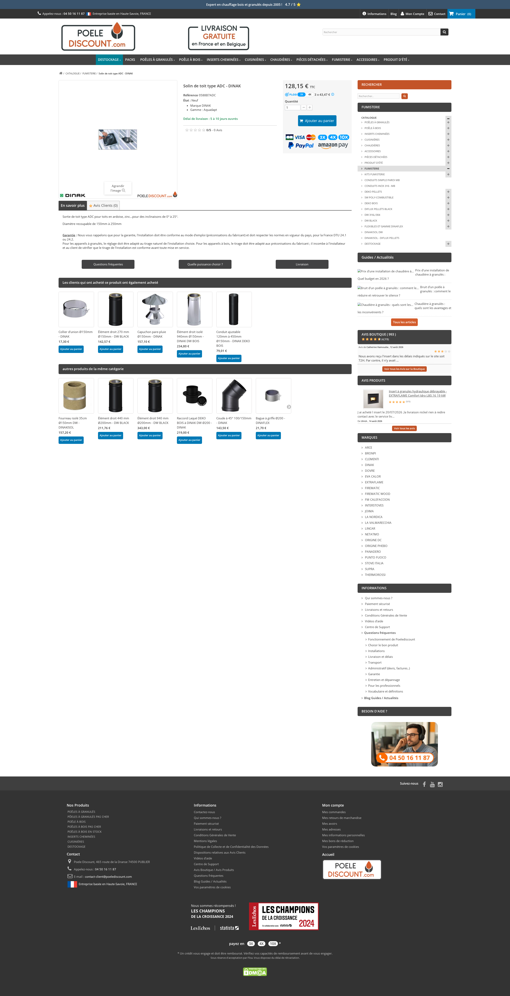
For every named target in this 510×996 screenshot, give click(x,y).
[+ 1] (309, 107)
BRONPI (370, 453)
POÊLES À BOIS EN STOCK (85, 831)
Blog (393, 14)
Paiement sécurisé (377, 604)
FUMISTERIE (341, 59)
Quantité (291, 101)
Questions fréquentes (208, 876)
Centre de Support (377, 627)
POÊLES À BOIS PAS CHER (84, 827)
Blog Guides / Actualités (210, 881)
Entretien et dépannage (384, 680)
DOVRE (369, 471)
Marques (369, 437)
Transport (375, 662)
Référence (190, 95)
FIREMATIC (372, 488)
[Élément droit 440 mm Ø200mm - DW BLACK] (115, 396)
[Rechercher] (444, 32)
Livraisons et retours (378, 610)
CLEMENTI (371, 459)
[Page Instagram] (440, 783)
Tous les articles (404, 322)
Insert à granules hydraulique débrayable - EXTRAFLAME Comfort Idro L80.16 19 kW (418, 393)
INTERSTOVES (373, 505)
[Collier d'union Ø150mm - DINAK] (76, 309)
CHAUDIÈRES (280, 59)
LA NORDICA (373, 517)
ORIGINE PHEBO (375, 546)
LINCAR (369, 528)
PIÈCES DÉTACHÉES (311, 59)
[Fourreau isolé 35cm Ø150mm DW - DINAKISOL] (76, 396)
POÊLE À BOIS (189, 59)
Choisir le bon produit (383, 645)
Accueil (328, 854)
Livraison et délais (380, 657)
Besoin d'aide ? (374, 711)
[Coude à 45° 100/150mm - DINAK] (234, 396)
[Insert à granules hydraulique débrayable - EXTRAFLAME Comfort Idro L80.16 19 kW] (373, 399)
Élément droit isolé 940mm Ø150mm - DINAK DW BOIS (190, 336)
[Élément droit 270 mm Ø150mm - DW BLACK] (115, 309)
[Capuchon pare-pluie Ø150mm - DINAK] (155, 309)
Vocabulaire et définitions (385, 691)
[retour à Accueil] (61, 73)
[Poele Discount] (155, 36)
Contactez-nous (204, 812)
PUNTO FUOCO (375, 557)
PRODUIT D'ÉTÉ (395, 59)
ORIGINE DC (373, 540)
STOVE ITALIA (373, 563)
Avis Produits (225, 870)
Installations (376, 651)
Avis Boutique (203, 870)
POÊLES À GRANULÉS (156, 59)
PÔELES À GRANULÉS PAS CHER (88, 817)
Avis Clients (105, 205)
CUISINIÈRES (254, 59)
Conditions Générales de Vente (385, 615)
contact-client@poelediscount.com (108, 877)
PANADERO (372, 552)
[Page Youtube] (432, 783)
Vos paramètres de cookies (212, 887)
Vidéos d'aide (373, 621)
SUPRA (369, 569)
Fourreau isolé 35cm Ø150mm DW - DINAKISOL (73, 422)
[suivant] (288, 406)
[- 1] (303, 107)
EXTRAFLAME (373, 482)
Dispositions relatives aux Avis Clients (219, 852)
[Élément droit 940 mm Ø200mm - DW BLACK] (155, 396)
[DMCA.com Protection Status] (255, 971)
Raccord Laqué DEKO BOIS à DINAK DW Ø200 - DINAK (194, 422)
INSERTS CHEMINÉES (222, 59)
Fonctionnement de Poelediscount (391, 639)
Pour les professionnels (384, 686)
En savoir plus (73, 205)
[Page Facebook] (424, 783)
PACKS (130, 59)
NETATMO (371, 534)
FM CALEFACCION (377, 499)
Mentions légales (205, 841)
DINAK (369, 465)
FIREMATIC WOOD (377, 494)
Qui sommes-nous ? (378, 598)
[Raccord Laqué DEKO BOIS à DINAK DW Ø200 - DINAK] (194, 396)
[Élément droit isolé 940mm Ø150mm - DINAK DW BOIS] (194, 309)
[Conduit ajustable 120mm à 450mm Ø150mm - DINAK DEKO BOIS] (234, 309)
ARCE (368, 447)
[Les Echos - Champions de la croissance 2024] (255, 917)
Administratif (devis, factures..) (389, 668)
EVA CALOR (372, 476)
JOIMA (369, 511)
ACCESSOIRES (367, 59)
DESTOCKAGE (108, 59)
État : (187, 100)
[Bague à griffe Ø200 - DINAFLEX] (273, 396)
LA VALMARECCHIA (377, 523)
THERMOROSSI (374, 575)
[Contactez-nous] (404, 744)
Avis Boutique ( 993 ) (379, 334)
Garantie (374, 674)
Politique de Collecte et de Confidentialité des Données (231, 847)
